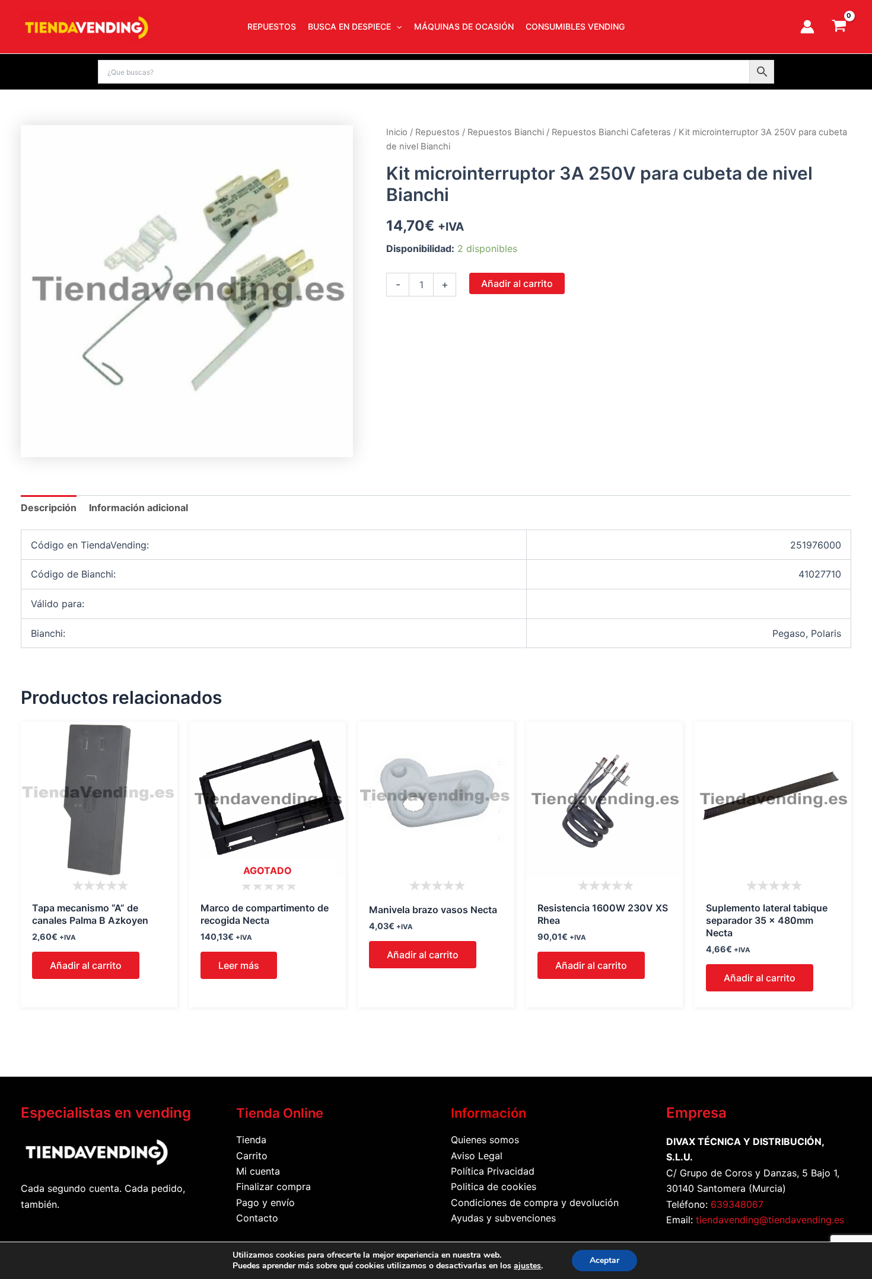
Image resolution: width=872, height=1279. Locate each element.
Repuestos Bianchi (505, 132)
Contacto (257, 1218)
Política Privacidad (492, 1171)
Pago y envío (265, 1202)
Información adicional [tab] (138, 507)
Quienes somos (485, 1140)
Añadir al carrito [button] (86, 965)
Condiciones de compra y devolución (535, 1202)
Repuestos (437, 132)
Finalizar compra (273, 1186)
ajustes (527, 1266)
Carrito (252, 1156)
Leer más (238, 965)
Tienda (251, 1140)
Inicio (397, 132)
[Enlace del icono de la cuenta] (807, 27)
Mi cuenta (258, 1171)
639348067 (737, 1204)
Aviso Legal (476, 1156)
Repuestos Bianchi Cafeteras (611, 132)
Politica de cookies (493, 1186)
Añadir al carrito (517, 283)
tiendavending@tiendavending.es (770, 1220)
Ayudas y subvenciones (503, 1218)
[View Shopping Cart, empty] (838, 26)
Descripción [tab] (49, 507)
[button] (396, 26)
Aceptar (604, 1260)
